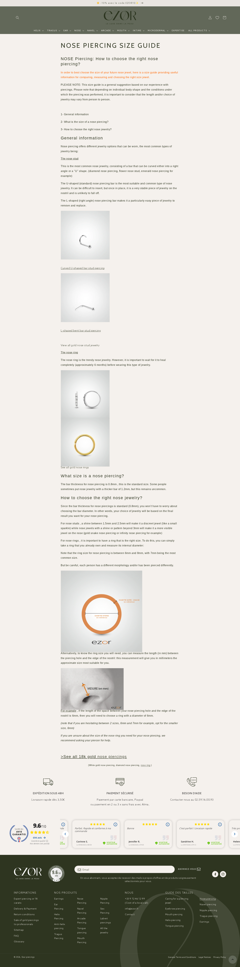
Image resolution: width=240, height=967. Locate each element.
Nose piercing (208, 898)
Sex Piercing (104, 910)
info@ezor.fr (131, 908)
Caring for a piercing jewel (176, 900)
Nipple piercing (208, 910)
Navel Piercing (81, 910)
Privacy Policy (219, 957)
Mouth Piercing (81, 940)
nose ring (145, 765)
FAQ (16, 935)
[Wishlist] (217, 17)
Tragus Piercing (58, 936)
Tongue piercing (82, 930)
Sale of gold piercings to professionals (26, 922)
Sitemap (19, 929)
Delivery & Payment (25, 908)
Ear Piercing (58, 906)
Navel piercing (208, 904)
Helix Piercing (58, 916)
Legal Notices (205, 957)
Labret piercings (105, 920)
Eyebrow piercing (175, 908)
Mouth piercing (174, 914)
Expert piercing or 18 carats (26, 900)
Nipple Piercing (104, 900)
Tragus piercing (208, 916)
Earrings (59, 898)
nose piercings (112, 756)
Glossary (19, 941)
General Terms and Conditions (182, 957)
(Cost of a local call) (136, 900)
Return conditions (24, 914)
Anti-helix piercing (59, 926)
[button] (17, 17)
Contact (130, 914)
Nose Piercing (81, 900)
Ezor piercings (28, 957)
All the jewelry (104, 930)
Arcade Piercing (81, 920)
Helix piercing (173, 920)
